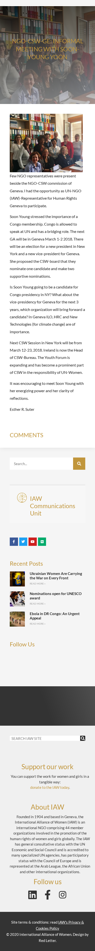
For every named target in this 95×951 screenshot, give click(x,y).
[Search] (79, 464)
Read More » (38, 583)
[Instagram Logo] (62, 895)
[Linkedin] (32, 895)
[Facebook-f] (47, 895)
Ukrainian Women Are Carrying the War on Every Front (56, 575)
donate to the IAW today (49, 787)
